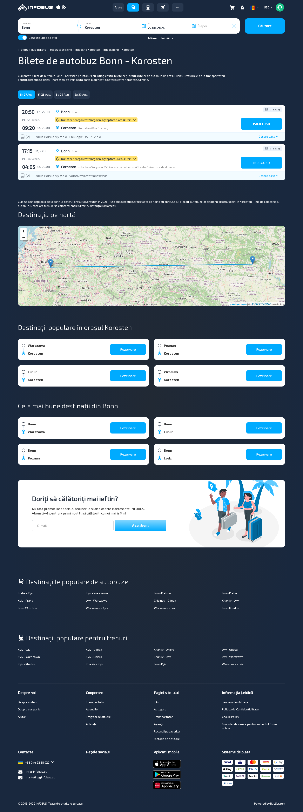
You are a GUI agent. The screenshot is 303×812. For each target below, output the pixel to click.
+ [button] (23, 231)
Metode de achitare (167, 739)
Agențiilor (92, 709)
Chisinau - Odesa (165, 600)
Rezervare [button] (128, 349)
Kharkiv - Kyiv (94, 664)
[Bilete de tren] (148, 7)
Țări (156, 702)
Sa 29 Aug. (62, 94)
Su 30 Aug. (81, 94)
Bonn (75, 112)
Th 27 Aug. (26, 94)
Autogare (160, 709)
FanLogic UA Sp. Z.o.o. (85, 136)
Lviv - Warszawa (96, 600)
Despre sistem (27, 702)
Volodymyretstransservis (88, 175)
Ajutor (22, 716)
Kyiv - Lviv (24, 649)
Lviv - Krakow (162, 593)
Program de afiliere (98, 716)
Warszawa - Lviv (164, 608)
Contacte (25, 752)
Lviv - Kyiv (160, 664)
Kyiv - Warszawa (97, 593)
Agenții (158, 724)
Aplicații (91, 724)
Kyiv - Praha (25, 600)
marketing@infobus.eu (40, 777)
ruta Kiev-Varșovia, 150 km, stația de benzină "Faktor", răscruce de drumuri (127, 167)
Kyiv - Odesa (94, 649)
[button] (177, 7)
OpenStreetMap (261, 304)
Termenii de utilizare (235, 702)
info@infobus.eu (36, 771)
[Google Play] (64, 7)
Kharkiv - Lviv (230, 600)
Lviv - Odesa (230, 649)
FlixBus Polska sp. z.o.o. (50, 136)
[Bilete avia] (163, 7)
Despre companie (29, 709)
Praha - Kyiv (25, 593)
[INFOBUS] (35, 7)
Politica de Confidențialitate (240, 709)
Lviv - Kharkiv (230, 608)
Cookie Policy (230, 716)
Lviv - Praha (229, 593)
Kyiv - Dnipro (94, 657)
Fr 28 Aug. (44, 94)
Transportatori (163, 716)
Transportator (95, 702)
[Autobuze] (133, 7)
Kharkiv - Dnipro (164, 649)
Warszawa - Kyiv (97, 608)
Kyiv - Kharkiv (26, 664)
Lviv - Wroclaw (27, 608)
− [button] (23, 237)
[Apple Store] (58, 7)
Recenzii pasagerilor (167, 731)
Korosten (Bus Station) (93, 128)
